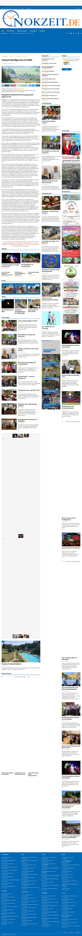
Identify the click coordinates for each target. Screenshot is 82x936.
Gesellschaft (25, 891)
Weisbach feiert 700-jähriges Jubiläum (27, 405)
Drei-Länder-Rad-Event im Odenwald (9, 900)
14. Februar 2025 (45, 926)
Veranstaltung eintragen (6, 8)
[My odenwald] (71, 256)
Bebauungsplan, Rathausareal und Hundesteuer (48, 872)
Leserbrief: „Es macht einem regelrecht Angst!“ (51, 921)
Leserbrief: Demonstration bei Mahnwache (51, 270)
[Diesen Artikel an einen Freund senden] (17, 85)
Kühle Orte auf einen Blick (33, 310)
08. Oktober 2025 (45, 913)
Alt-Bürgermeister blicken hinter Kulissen (70, 718)
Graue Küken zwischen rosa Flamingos (9, 906)
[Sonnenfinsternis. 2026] (8, 303)
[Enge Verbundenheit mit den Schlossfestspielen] (15, 636)
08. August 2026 (22, 352)
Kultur (63, 893)
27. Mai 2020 (5, 63)
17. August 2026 (66, 410)
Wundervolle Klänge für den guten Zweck (71, 746)
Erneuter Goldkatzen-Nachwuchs (8, 897)
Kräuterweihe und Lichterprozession (68, 407)
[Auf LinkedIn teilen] (10, 85)
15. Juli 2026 (25, 925)
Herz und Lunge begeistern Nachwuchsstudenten (7, 274)
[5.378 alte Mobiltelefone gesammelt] (51, 402)
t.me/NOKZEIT (36, 243)
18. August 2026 (5, 874)
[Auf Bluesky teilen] (35, 85)
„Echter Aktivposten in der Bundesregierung (50, 885)
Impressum (22, 8)
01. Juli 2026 (5, 911)
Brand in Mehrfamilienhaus (48, 71)
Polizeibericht (5, 854)
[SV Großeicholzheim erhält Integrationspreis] (34, 724)
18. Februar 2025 (45, 923)
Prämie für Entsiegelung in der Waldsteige (20, 311)
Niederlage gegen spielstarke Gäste (29, 864)
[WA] (81, 33)
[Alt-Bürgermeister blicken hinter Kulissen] (20, 636)
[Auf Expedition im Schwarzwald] (30, 258)
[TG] (78, 33)
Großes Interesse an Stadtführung (8, 919)
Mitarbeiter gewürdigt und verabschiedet (27, 363)
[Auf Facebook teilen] (3, 85)
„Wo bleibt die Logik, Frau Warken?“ (50, 242)
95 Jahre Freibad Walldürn (11, 664)
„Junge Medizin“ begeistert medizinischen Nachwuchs (70, 885)
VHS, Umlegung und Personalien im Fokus (50, 878)
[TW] (68, 33)
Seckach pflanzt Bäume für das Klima (8, 773)
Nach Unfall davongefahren (7, 883)
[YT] (71, 33)
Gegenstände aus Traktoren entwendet (9, 867)
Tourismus (4, 890)
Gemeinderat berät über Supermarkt (50, 98)
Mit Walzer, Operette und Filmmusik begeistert (71, 926)
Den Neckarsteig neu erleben (7, 909)
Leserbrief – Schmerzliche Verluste (50, 212)
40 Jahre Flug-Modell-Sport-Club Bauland (29, 874)
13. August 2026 (47, 351)
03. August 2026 (6, 665)
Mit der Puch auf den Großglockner (69, 519)
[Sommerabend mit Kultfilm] (20, 536)
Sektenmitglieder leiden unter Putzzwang (50, 918)
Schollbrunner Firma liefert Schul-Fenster (20, 773)
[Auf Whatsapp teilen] (24, 85)
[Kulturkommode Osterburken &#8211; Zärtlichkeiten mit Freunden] (71, 162)
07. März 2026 (45, 273)
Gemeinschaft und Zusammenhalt (28, 877)
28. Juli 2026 (21, 379)
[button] (1, 6)
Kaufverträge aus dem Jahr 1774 (49, 95)
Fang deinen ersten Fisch (66, 871)
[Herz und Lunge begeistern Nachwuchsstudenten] (22, 288)
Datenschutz (28, 8)
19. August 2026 (5, 871)
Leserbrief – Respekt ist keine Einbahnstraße (50, 915)
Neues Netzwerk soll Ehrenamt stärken (29, 923)
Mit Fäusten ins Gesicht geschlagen (8, 886)
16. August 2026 (25, 866)
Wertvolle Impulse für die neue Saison (29, 881)
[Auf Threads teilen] (38, 85)
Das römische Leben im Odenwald (69, 658)
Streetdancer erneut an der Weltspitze (51, 88)
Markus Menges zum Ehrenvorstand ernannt (30, 887)
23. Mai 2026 (45, 244)
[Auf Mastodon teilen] (28, 85)
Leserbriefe (42, 31)
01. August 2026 (66, 749)
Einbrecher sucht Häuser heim (7, 873)
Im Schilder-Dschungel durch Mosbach (49, 912)
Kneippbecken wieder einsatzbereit (9, 913)
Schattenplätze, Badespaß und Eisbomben (10, 916)
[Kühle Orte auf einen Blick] (34, 303)
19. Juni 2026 (5, 924)
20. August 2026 (45, 90)
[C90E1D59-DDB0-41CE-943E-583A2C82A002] (71, 199)
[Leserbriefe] (51, 203)
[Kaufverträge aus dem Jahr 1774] (20, 436)
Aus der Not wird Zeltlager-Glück (68, 868)
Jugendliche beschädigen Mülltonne (50, 82)
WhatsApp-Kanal (20, 88)
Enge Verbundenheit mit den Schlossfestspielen (70, 688)
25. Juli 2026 (21, 392)
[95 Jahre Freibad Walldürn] (21, 651)
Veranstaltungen (21, 31)
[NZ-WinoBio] (71, 278)
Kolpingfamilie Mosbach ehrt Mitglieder (27, 420)
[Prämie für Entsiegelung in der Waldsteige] (21, 303)
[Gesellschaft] (9, 325)
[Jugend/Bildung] (71, 798)
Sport (23, 854)
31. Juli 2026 (21, 365)
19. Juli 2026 (21, 423)
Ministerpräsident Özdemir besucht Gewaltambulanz (48, 864)
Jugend (63, 854)
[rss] (76, 33)
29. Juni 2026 (5, 914)
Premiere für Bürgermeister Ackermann (49, 888)
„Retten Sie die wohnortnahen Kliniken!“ (50, 299)
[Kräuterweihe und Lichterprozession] (26, 436)
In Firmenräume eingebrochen (7, 876)
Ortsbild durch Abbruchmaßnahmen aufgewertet (20, 274)
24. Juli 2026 (5, 901)
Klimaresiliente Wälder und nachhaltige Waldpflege (51, 391)
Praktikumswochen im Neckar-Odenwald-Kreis (71, 864)
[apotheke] (71, 327)
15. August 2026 (66, 521)
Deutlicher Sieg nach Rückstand (28, 871)
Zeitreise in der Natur (66, 888)
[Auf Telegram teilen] (31, 85)
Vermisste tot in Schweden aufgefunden (9, 870)
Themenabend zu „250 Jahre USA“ (29, 390)
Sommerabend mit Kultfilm (71, 548)
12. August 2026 (46, 214)
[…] (18, 330)
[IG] (73, 33)
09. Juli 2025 (45, 916)
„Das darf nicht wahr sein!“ (47, 924)
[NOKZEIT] (41, 27)
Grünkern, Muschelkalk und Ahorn (8, 903)
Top (13, 63)
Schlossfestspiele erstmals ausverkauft (10, 265)
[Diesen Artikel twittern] (7, 85)
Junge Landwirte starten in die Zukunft (69, 881)
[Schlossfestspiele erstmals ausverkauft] (11, 258)
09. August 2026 (66, 549)
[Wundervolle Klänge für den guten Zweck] (26, 636)
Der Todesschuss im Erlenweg (48, 327)
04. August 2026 (47, 379)
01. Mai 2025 (45, 919)
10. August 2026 (22, 338)
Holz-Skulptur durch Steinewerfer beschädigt (10, 879)
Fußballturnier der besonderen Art (28, 884)
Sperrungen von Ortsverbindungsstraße (51, 85)
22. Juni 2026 (5, 920)
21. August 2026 (6, 268)
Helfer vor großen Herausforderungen (50, 92)
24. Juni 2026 (5, 917)
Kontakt (15, 8)
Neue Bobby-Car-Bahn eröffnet (8, 922)
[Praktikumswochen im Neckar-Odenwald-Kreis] (35, 288)
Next (3, 289)
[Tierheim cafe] (71, 225)
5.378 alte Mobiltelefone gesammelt (50, 404)
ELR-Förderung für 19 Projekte (47, 882)
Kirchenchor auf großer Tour (27, 920)
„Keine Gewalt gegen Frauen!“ (33, 273)
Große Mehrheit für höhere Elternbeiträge (50, 868)
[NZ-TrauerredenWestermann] (71, 188)
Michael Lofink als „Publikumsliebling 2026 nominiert (30, 861)
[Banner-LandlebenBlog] (71, 262)
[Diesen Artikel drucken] (21, 85)
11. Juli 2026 (5, 904)
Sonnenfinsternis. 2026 (7, 310)
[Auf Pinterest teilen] (14, 85)
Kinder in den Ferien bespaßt (67, 877)
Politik (11, 63)
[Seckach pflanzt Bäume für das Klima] (8, 724)
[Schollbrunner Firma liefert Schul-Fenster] (21, 724)
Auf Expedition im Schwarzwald (27, 265)
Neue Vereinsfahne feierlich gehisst (29, 868)
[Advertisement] (41, 44)
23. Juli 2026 (21, 407)
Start (2, 31)
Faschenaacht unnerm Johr (67, 874)
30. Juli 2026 (5, 898)
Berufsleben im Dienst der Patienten (26, 335)
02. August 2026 (47, 393)
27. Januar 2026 (46, 301)
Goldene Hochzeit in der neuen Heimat (28, 349)
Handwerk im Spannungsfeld (47, 860)
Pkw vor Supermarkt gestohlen (8, 863)
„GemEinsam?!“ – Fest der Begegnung (26, 377)
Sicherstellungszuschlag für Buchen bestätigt (50, 875)
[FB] (66, 33)
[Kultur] (71, 337)
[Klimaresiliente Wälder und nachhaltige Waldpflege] (51, 389)
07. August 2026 (66, 691)
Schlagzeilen (10, 31)
